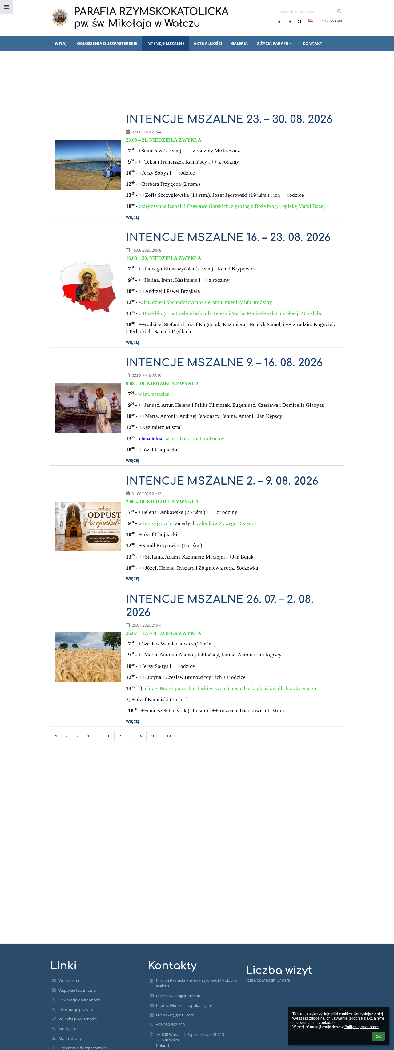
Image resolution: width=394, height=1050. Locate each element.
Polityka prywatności (77, 1019)
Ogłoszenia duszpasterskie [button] (107, 43)
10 (153, 736)
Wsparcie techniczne (77, 990)
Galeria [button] (239, 43)
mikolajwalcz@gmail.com (179, 996)
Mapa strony (70, 1038)
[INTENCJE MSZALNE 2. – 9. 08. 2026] (88, 526)
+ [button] (282, 21)
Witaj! (56, 85)
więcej (132, 217)
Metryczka (68, 1029)
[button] (299, 21)
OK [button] (378, 1036)
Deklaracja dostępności (79, 1000)
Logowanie (331, 21)
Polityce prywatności (361, 1027)
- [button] (292, 21)
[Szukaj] (339, 10)
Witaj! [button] (61, 43)
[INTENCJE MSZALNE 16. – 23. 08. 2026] (88, 287)
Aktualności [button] (208, 43)
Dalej (167, 736)
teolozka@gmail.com (175, 1015)
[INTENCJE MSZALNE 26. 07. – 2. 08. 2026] (88, 657)
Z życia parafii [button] (272, 43)
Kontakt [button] (312, 43)
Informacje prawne (75, 1009)
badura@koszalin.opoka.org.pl (184, 1005)
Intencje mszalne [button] (165, 43)
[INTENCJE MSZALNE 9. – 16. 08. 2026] (88, 408)
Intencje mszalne (85, 85)
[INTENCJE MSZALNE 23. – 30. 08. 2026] (88, 165)
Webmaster (69, 980)
